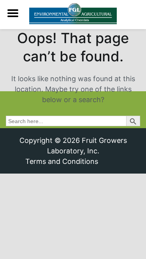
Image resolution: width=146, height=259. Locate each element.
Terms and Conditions (61, 161)
